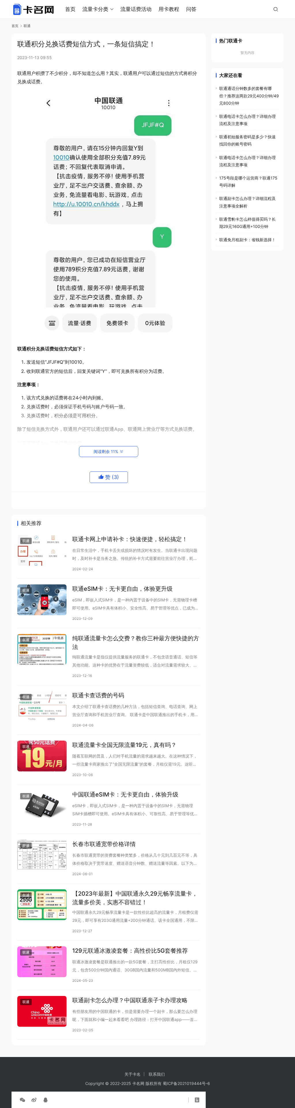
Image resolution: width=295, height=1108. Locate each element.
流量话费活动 (136, 9)
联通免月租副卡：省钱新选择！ (247, 239)
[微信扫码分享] (22, 1100)
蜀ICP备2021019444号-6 (186, 1083)
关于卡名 (132, 1074)
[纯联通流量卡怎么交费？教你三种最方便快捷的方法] (42, 649)
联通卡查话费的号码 (98, 695)
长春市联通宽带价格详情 (104, 844)
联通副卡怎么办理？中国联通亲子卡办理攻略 (130, 1000)
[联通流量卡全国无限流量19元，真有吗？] (42, 756)
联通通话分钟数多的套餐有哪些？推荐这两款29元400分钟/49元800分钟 (249, 95)
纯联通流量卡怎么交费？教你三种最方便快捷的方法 (135, 642)
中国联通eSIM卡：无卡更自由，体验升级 (125, 794)
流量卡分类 (95, 9)
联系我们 (157, 1074)
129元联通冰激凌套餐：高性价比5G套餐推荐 (130, 950)
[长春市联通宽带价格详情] (42, 855)
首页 (70, 9)
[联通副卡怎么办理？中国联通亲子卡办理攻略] (42, 1011)
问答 (191, 9)
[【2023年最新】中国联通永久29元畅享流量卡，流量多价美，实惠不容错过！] (42, 904)
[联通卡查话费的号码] (42, 706)
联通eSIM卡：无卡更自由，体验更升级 (122, 588)
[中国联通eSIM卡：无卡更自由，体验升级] (42, 805)
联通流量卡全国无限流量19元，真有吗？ (124, 744)
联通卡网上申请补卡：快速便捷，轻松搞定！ (130, 539)
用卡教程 (168, 9)
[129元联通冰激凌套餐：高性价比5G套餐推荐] (42, 961)
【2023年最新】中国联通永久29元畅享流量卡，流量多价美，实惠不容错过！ (135, 897)
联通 (25, 541)
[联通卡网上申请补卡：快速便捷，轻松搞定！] (42, 550)
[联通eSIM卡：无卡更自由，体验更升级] (42, 599)
